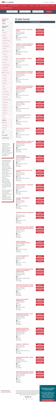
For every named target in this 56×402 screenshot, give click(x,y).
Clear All (3, 21)
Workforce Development (45, 5)
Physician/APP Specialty (5, 27)
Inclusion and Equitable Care (14, 5)
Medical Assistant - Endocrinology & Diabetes (23, 156)
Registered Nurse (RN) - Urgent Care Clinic (24, 357)
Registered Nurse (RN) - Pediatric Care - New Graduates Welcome (25, 227)
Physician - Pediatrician (22, 344)
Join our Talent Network (47, 400)
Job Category (5, 135)
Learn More (39, 34)
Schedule (4, 120)
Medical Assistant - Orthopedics (24, 185)
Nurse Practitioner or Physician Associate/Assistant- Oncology (24, 72)
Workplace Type (5, 138)
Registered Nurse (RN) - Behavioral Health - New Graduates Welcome (22, 330)
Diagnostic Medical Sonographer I (25, 213)
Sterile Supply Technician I (23, 102)
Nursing (36, 5)
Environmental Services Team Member (24, 171)
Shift (3, 132)
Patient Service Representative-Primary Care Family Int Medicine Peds (24, 270)
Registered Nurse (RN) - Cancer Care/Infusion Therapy (24, 314)
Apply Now (40, 29)
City (3, 30)
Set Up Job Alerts (35, 22)
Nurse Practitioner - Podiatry (24, 58)
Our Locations (24, 5)
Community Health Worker (23, 115)
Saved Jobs (52, 2)
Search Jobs (46, 2)
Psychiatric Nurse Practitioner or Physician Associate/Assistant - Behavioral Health (25, 87)
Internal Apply (40, 32)
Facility (3, 23)
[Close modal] (47, 386)
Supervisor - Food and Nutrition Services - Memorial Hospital (24, 44)
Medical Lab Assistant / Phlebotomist (22, 300)
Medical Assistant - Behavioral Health (24, 30)
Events (52, 5)
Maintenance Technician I (23, 128)
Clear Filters (4, 117)
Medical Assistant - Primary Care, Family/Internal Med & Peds (25, 142)
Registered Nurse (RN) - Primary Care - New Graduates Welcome (25, 285)
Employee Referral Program (6, 7)
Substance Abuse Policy (6, 392)
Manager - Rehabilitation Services (23, 198)
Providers (32, 5)
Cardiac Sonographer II (22, 256)
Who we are (3, 5)
